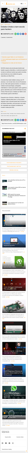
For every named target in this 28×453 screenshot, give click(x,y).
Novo (3, 175)
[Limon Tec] (10, 4)
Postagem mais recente (14, 162)
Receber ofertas (20, 437)
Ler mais (22, 231)
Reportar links (8, 437)
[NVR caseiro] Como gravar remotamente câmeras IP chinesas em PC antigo (17, 196)
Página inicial (14, 170)
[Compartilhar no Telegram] (18, 34)
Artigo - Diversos (7, 24)
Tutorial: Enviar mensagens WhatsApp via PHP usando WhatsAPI (12, 395)
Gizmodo (4, 111)
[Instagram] (12, 443)
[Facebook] (6, 443)
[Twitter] (9, 443)
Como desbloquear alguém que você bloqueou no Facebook (13, 154)
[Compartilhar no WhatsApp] (15, 34)
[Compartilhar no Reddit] (25, 34)
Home (2, 24)
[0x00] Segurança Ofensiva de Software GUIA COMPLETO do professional (13, 373)
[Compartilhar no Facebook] (23, 34)
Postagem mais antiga (14, 166)
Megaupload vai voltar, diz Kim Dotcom (12, 63)
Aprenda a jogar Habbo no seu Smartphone (13, 57)
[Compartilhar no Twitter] (20, 34)
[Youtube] (2, 443)
